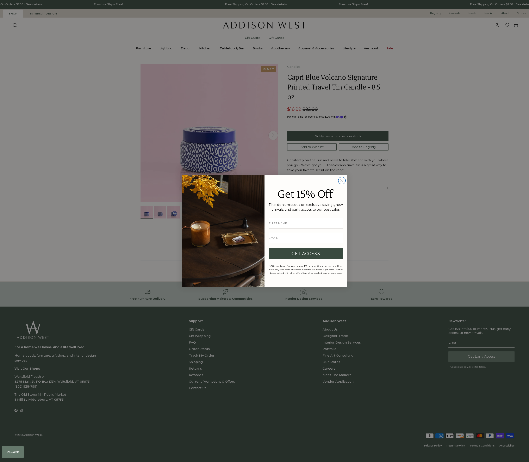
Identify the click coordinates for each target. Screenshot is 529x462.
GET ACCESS (306, 253)
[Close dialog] (342, 180)
